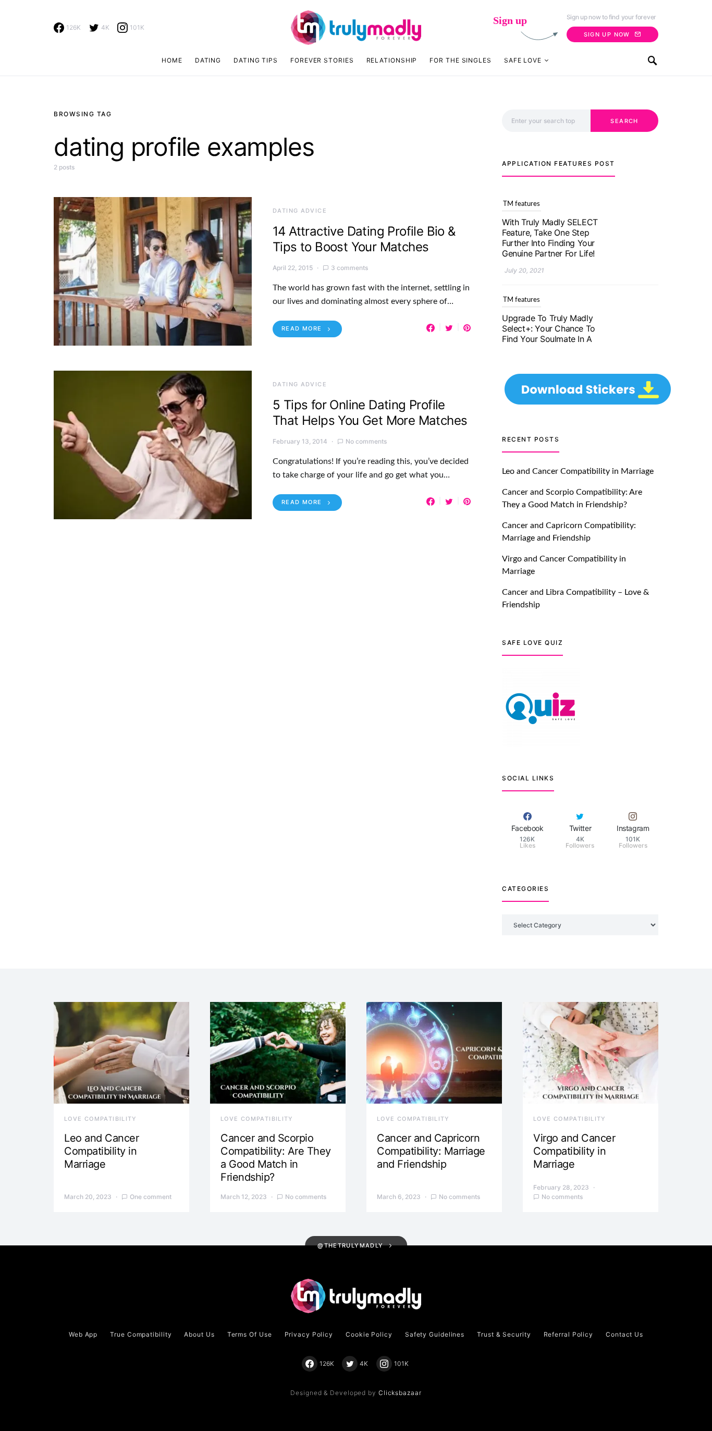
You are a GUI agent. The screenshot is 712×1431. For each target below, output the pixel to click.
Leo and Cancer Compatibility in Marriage (578, 471)
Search (624, 121)
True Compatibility (140, 1334)
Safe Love (523, 60)
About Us (199, 1334)
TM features (521, 192)
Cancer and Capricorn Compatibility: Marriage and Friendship (431, 1151)
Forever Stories (322, 60)
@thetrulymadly (350, 1245)
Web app (83, 1334)
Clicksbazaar (400, 1393)
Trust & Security (504, 1334)
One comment (150, 1197)
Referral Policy (569, 1334)
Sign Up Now (607, 34)
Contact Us (624, 1334)
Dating (208, 60)
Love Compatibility (100, 1118)
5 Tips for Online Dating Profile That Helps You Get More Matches (370, 412)
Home (172, 60)
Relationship (392, 60)
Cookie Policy (369, 1334)
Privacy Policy (309, 1334)
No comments (366, 441)
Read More (301, 328)
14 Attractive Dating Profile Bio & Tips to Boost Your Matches (364, 239)
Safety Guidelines (434, 1334)
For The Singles (460, 60)
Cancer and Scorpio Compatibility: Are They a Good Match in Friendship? (275, 1157)
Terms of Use (249, 1334)
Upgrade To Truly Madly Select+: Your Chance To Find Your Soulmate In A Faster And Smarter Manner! (548, 327)
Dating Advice (300, 210)
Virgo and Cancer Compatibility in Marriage (574, 1151)
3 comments (349, 268)
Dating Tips (256, 60)
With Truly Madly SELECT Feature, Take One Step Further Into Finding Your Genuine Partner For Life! (550, 226)
